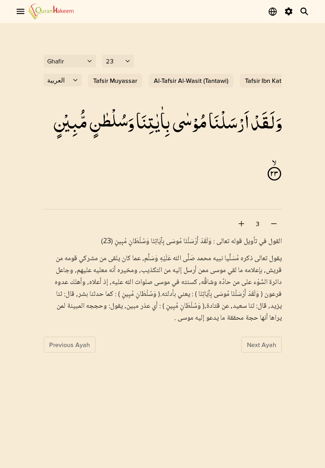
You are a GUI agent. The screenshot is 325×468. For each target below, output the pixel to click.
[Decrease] (274, 224)
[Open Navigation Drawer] (21, 11)
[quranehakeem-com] (51, 11)
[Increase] (241, 224)
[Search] (304, 11)
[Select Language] (273, 11)
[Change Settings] (288, 11)
